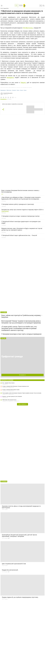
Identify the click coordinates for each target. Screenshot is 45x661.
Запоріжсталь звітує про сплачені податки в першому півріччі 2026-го (22, 209)
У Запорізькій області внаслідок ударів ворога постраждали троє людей (21, 222)
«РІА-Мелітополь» (28, 28)
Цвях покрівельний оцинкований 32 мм (14, 564)
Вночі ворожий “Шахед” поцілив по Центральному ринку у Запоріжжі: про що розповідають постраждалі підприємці (21, 322)
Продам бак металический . (10, 570)
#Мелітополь (8, 90)
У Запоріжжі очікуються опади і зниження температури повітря (20, 216)
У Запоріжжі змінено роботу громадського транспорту (17, 204)
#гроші (25, 90)
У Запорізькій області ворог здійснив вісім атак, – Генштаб (19, 235)
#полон (18, 90)
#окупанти (14, 90)
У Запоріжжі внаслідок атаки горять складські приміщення (21, 334)
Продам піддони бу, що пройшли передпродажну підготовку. (20, 597)
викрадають (10, 77)
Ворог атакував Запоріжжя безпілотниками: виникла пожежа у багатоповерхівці (20, 191)
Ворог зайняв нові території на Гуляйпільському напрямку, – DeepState (21, 316)
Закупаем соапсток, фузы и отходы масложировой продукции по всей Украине (21, 507)
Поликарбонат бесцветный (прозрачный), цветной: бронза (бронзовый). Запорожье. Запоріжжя (19, 535)
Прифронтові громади (12, 356)
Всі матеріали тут (22, 374)
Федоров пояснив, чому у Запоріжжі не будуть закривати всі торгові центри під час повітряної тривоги (21, 229)
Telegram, (23, 82)
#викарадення (3, 90)
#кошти (21, 90)
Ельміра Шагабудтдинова (7, 93)
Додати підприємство (22, 404)
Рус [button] (41, 5)
